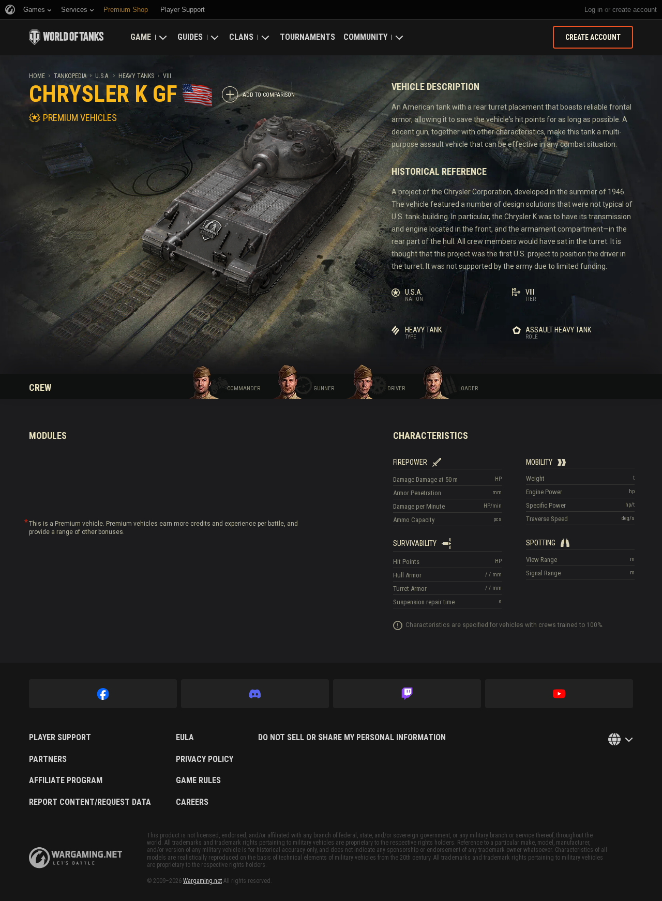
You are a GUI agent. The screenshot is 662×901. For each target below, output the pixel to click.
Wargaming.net (202, 880)
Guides (190, 37)
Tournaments (307, 37)
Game (140, 37)
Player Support (60, 737)
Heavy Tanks (136, 76)
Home (37, 76)
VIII (167, 76)
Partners (48, 759)
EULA (185, 737)
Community (365, 37)
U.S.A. (102, 76)
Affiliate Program (65, 780)
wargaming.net (75, 857)
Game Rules (198, 780)
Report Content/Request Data (90, 802)
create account (634, 9)
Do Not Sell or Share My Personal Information (352, 737)
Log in (593, 9)
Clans (241, 37)
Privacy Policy (204, 759)
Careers (192, 802)
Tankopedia (70, 76)
